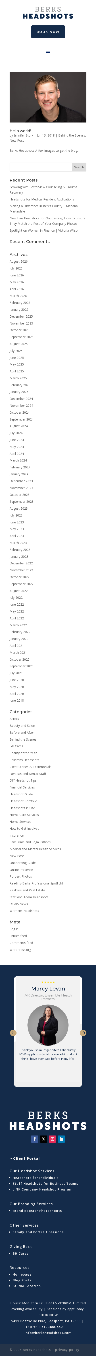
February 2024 (20, 467)
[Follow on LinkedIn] (61, 1139)
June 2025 (17, 357)
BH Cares (16, 746)
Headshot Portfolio (23, 801)
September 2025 (21, 337)
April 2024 (17, 453)
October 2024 (19, 412)
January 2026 (19, 309)
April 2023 (17, 536)
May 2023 (17, 529)
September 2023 (21, 501)
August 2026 (19, 261)
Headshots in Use (22, 808)
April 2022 (17, 618)
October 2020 (19, 659)
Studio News (19, 904)
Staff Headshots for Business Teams (45, 1183)
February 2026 (20, 302)
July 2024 (16, 433)
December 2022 (21, 563)
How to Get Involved (24, 828)
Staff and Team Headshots (29, 897)
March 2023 (18, 543)
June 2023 (17, 522)
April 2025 (17, 371)
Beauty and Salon (22, 725)
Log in (14, 929)
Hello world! (20, 131)
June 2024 (17, 440)
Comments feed (21, 943)
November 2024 (21, 405)
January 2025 (19, 392)
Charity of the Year (23, 753)
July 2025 (16, 351)
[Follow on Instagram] (52, 1139)
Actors (14, 719)
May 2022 (17, 611)
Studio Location (27, 1286)
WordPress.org (20, 950)
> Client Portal (25, 1158)
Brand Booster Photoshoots (37, 1211)
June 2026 (17, 275)
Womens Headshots (24, 911)
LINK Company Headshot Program (43, 1189)
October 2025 (19, 330)
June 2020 (17, 680)
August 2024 (19, 426)
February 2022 (20, 632)
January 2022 (19, 639)
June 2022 (17, 604)
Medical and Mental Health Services (35, 849)
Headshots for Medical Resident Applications (42, 199)
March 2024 (18, 460)
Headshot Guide (21, 794)
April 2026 (17, 289)
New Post (17, 140)
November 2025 (21, 323)
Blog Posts (22, 1280)
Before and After (22, 732)
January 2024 (19, 474)
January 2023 (19, 556)
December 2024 (21, 398)
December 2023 (21, 481)
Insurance (17, 835)
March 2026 (18, 296)
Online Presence (21, 870)
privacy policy (67, 1350)
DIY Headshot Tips (23, 780)
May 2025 (17, 364)
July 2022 (16, 597)
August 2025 (19, 344)
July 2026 (16, 268)
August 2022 (19, 591)
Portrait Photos (21, 876)
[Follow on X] (43, 1139)
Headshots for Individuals (35, 1178)
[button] (13, 1032)
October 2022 (19, 577)
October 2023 (19, 494)
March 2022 (18, 625)
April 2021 (17, 645)
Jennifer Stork (23, 135)
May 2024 (17, 447)
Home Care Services (24, 815)
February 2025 (20, 385)
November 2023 (21, 488)
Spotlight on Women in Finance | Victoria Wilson (44, 230)
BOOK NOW (48, 1315)
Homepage (22, 1274)
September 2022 (21, 584)
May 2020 (17, 687)
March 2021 (18, 652)
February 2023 (20, 549)
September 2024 (21, 419)
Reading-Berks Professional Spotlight (36, 883)
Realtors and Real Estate (27, 890)
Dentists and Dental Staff (28, 774)
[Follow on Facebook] (34, 1139)
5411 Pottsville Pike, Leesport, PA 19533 (46, 1321)
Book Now (48, 31)
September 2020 (21, 666)
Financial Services (22, 787)
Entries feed (18, 936)
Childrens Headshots (24, 760)
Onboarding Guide (23, 863)
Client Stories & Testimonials (30, 767)
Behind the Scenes (71, 135)
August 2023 (19, 508)
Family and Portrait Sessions (38, 1232)
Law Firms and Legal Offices (30, 842)
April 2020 (17, 694)
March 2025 (18, 378)
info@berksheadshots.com (48, 1333)
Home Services (20, 821)
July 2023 (16, 515)
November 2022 (21, 570)
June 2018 (17, 700)
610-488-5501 (53, 1327)
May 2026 (17, 282)
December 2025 (21, 316)
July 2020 (16, 673)
